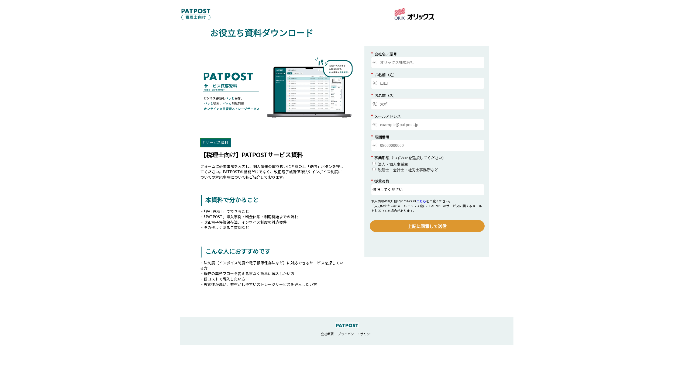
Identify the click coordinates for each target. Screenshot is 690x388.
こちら (421, 201)
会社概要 (327, 333)
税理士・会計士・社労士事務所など (408, 170)
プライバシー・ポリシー (355, 333)
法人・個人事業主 (393, 164)
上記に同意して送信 (427, 226)
